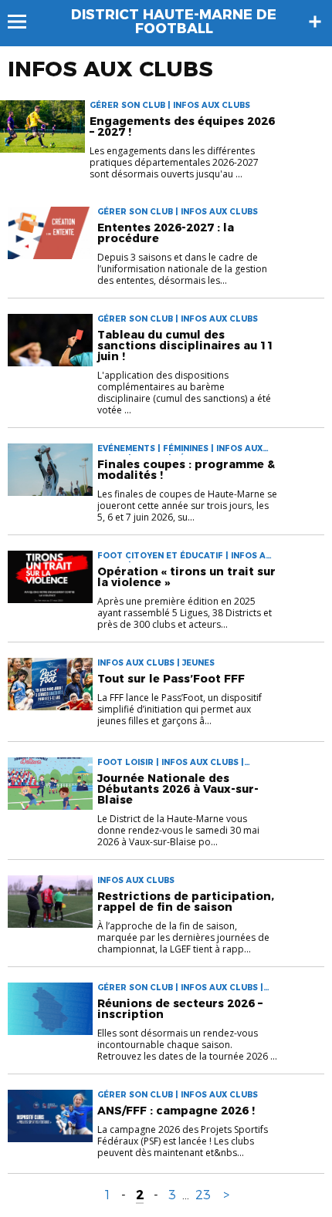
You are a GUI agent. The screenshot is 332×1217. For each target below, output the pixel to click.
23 (203, 1195)
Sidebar (315, 21)
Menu (24, 21)
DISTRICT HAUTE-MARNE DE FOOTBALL (173, 21)
